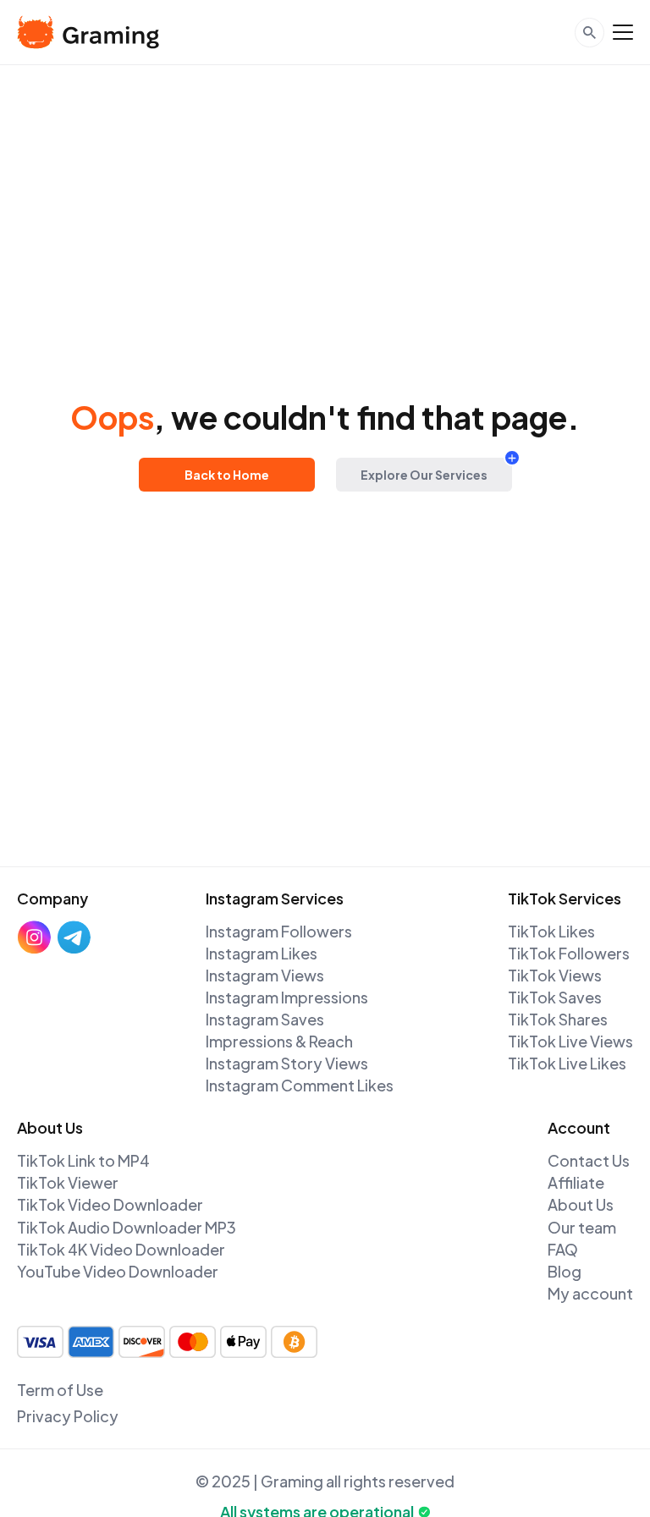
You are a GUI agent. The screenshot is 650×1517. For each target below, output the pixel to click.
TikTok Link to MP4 (83, 1160)
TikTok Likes (551, 931)
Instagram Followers (279, 931)
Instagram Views (265, 975)
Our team (582, 1227)
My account (590, 1293)
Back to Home (227, 474)
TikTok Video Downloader (110, 1204)
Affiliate (576, 1182)
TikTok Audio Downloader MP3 (126, 1227)
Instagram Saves (265, 1019)
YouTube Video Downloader (117, 1271)
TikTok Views (555, 975)
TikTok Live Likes (567, 1063)
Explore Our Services (424, 474)
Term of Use (60, 1389)
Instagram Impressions (287, 997)
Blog (564, 1271)
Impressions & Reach (279, 1041)
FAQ (563, 1249)
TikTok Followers (569, 953)
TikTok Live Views (570, 1041)
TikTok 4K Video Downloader (121, 1249)
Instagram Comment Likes (300, 1085)
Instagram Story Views (287, 1063)
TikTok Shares (558, 1019)
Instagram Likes (261, 953)
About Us (581, 1204)
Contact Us (589, 1160)
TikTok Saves (555, 997)
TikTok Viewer (67, 1182)
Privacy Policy (67, 1416)
